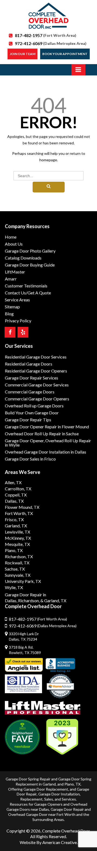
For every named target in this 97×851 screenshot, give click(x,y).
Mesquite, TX (17, 544)
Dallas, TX (14, 500)
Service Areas (17, 299)
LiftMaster (15, 271)
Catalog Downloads (23, 257)
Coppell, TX (16, 494)
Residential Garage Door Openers (36, 370)
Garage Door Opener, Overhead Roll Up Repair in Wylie (48, 442)
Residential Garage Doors (28, 363)
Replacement (31, 799)
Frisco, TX (14, 519)
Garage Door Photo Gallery (30, 250)
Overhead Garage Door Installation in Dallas (45, 451)
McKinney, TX (18, 537)
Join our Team (22, 54)
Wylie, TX (14, 587)
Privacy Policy (18, 320)
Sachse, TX (15, 568)
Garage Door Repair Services (31, 377)
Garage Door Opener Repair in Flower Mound (47, 426)
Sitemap (12, 306)
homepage (48, 160)
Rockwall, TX (17, 562)
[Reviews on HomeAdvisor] (60, 687)
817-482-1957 (45, 35)
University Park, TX (23, 581)
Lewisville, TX (17, 531)
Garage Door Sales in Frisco (30, 458)
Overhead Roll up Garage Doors (34, 405)
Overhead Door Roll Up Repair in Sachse (42, 433)
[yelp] (23, 332)
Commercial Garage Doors (29, 391)
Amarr (11, 278)
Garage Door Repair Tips (28, 419)
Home (10, 236)
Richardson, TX (19, 556)
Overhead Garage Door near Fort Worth (41, 814)
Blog (9, 313)
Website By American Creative (48, 842)
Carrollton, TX (18, 488)
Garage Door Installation (59, 794)
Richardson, (29, 600)
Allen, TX (13, 482)
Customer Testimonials (26, 285)
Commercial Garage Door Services (37, 384)
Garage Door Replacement (45, 789)
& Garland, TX (53, 600)
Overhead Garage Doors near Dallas (47, 807)
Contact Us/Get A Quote (28, 292)
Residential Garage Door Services (36, 356)
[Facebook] (10, 332)
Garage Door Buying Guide (30, 264)
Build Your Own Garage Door (32, 412)
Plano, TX (14, 550)
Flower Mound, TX (22, 507)
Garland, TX (16, 525)
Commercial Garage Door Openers (37, 398)
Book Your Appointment (65, 54)
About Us (14, 243)
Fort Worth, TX (19, 513)
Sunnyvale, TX (17, 575)
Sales (48, 799)
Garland (49, 784)
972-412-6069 (50, 43)
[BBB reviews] (60, 665)
